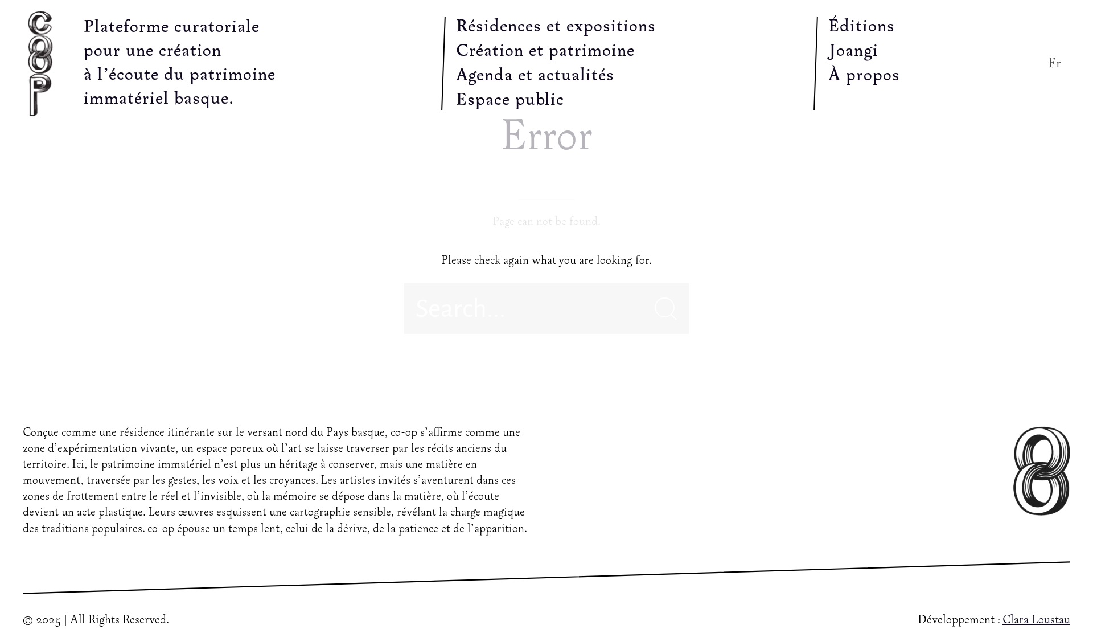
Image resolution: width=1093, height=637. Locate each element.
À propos (864, 76)
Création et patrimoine (545, 51)
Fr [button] (1055, 63)
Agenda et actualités (535, 76)
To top (1045, 602)
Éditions (861, 27)
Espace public (510, 100)
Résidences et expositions (556, 27)
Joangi (853, 51)
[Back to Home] (43, 63)
